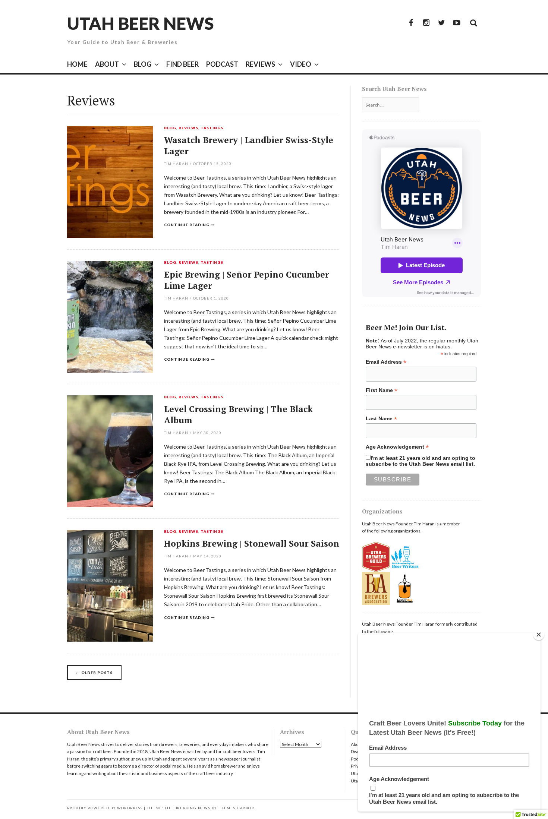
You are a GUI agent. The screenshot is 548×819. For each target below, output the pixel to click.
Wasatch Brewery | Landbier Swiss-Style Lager (248, 145)
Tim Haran (176, 163)
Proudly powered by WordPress (104, 808)
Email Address (386, 362)
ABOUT (107, 64)
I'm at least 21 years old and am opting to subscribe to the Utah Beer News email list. (420, 461)
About (357, 744)
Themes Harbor (236, 808)
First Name (381, 390)
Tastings (212, 128)
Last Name (381, 418)
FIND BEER (182, 64)
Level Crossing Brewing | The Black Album (238, 414)
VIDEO (300, 64)
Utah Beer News (140, 23)
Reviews (188, 128)
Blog (170, 128)
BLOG (142, 64)
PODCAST (222, 64)
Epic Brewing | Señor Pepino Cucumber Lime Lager (246, 280)
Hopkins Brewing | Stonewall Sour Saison (251, 543)
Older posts (94, 672)
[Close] (538, 634)
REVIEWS (260, 64)
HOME (77, 64)
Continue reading (187, 224)
